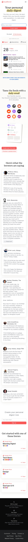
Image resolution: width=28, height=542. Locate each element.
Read (23, 448)
